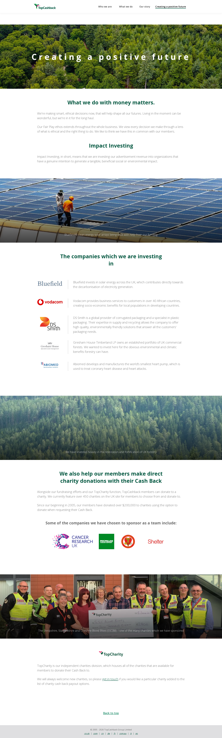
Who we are (105, 6)
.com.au (122, 733)
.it (131, 733)
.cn (102, 733)
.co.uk (87, 733)
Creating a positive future (170, 6)
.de (108, 733)
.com (95, 733)
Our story (144, 6)
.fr (115, 733)
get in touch (110, 679)
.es (136, 733)
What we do (126, 6)
